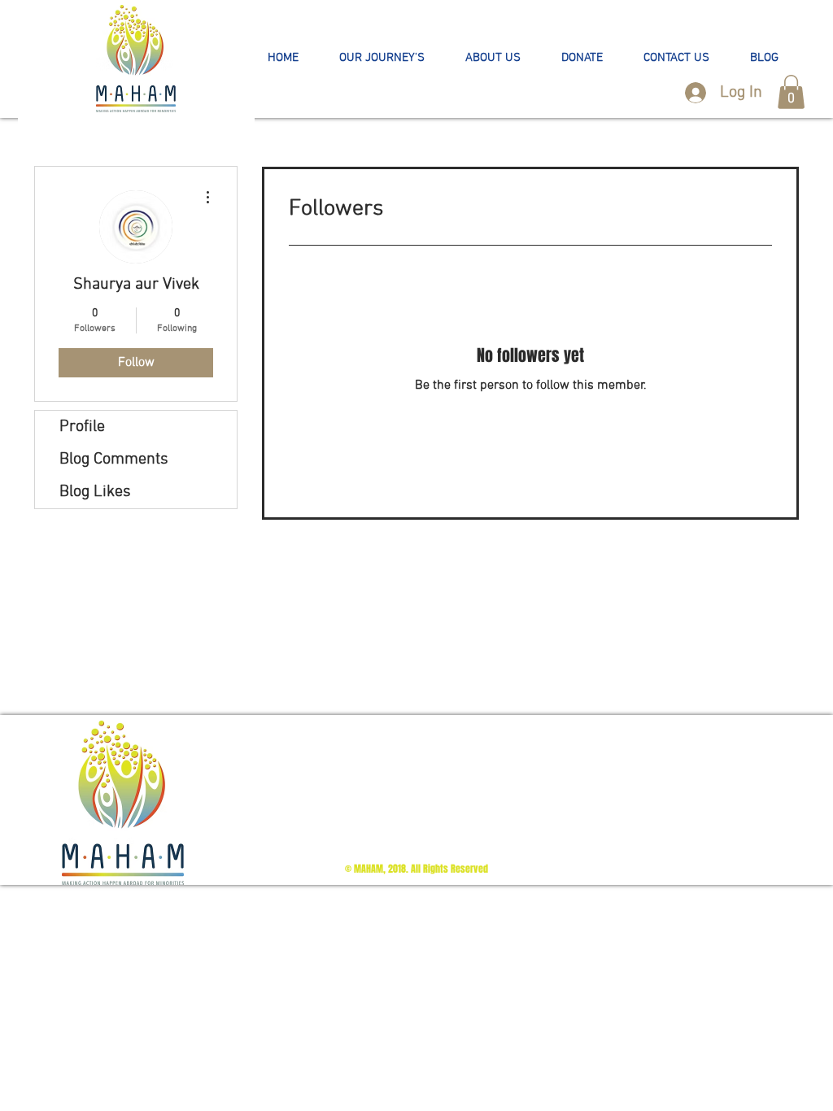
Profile (82, 427)
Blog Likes (95, 492)
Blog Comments (113, 459)
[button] (382, 58)
